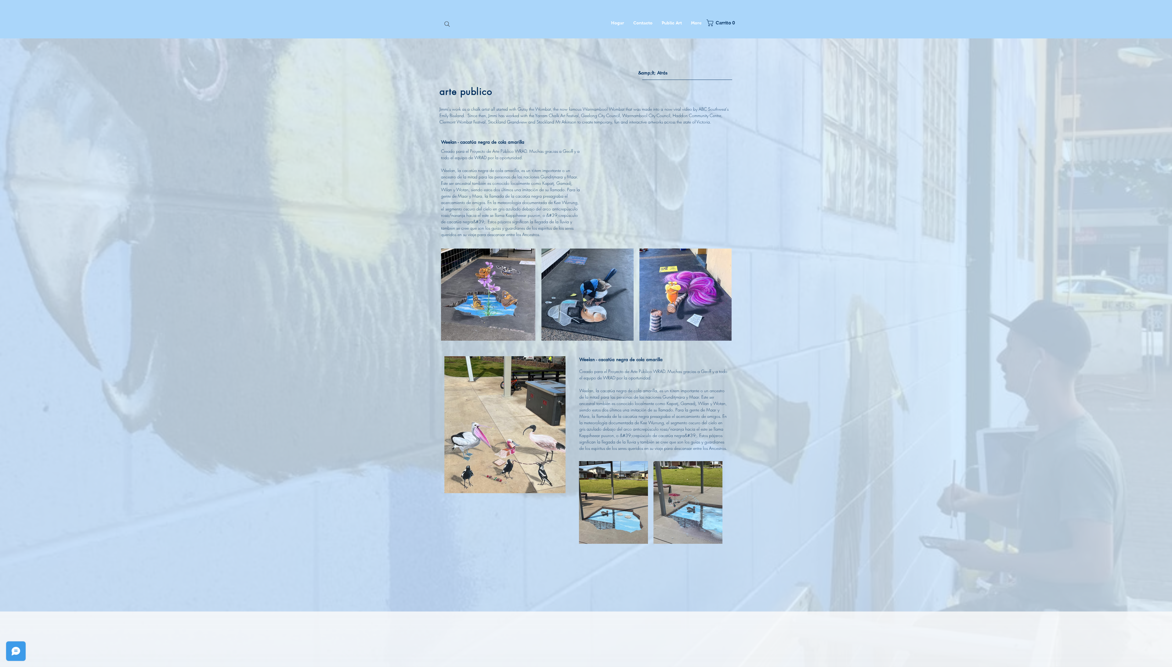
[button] (720, 23)
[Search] (447, 24)
